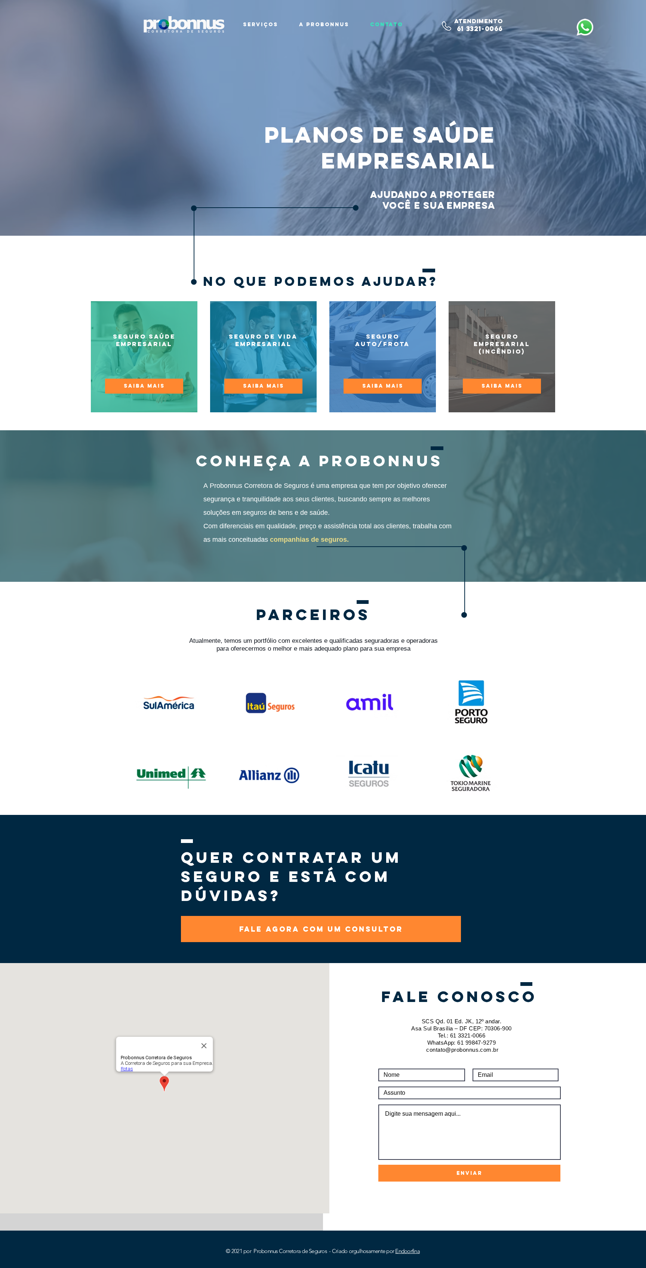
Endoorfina (407, 1251)
